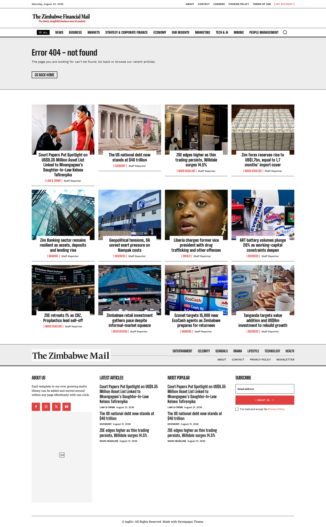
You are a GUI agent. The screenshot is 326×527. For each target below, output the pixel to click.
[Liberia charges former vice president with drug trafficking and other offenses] (196, 215)
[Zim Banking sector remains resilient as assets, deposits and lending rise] (63, 215)
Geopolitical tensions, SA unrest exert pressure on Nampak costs (129, 245)
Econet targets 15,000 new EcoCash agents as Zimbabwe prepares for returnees (196, 320)
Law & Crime (53, 180)
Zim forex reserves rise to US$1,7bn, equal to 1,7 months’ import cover (263, 159)
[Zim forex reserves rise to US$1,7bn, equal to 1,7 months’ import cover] (262, 130)
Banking (53, 256)
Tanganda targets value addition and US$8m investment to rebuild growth (262, 320)
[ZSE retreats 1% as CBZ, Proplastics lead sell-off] (63, 290)
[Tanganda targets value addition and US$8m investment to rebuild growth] (262, 290)
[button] (284, 32)
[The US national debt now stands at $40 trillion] (129, 130)
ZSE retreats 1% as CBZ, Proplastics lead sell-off (63, 318)
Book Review (120, 331)
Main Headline (186, 170)
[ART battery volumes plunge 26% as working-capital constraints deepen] (262, 215)
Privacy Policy (276, 409)
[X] (56, 407)
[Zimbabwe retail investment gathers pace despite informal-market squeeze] (129, 290)
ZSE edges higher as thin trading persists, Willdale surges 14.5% (196, 159)
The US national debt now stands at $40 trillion (129, 157)
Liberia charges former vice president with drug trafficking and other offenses (196, 245)
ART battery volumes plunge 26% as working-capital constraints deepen (263, 245)
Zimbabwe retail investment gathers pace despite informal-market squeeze (130, 320)
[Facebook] (36, 407)
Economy (120, 165)
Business (120, 256)
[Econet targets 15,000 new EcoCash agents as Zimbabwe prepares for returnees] (196, 290)
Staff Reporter (72, 180)
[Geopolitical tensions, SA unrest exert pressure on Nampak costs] (129, 215)
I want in (263, 400)
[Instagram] (46, 407)
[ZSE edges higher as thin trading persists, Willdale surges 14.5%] (196, 130)
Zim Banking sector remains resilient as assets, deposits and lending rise (63, 245)
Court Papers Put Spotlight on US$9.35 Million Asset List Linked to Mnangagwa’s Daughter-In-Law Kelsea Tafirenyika (63, 164)
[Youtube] (66, 407)
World (187, 256)
